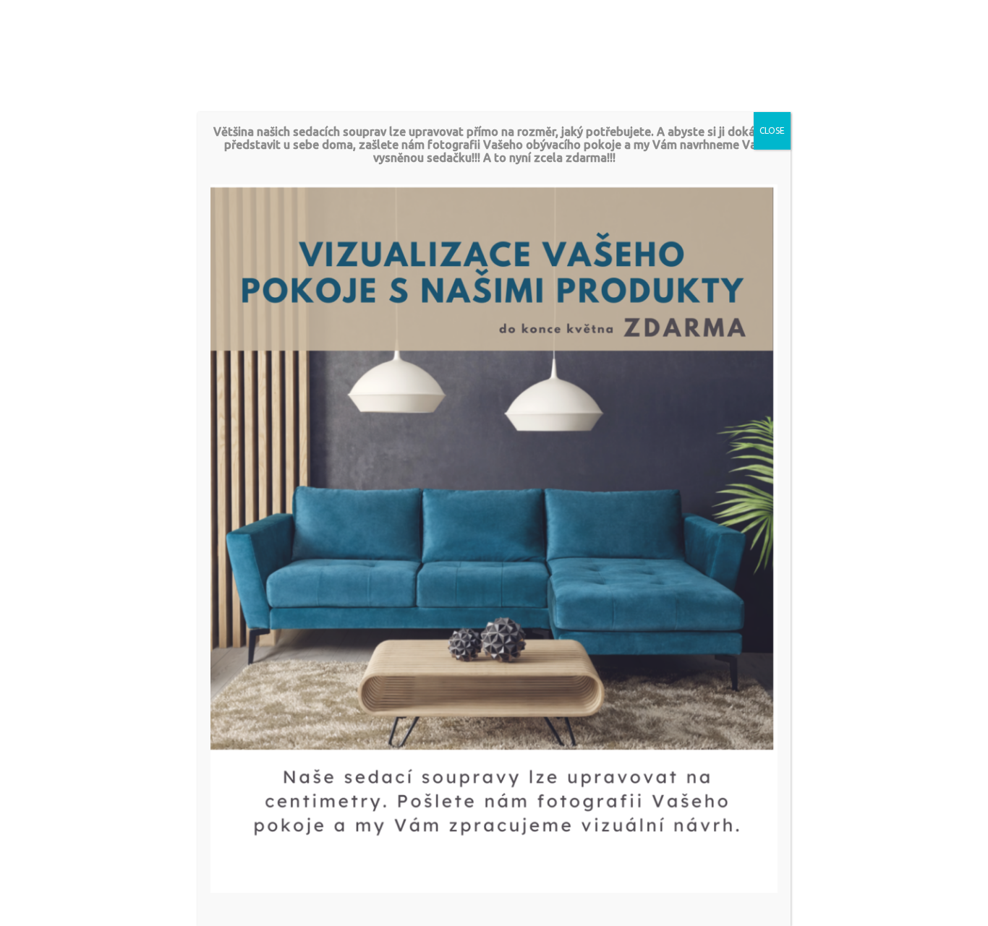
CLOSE (772, 130)
